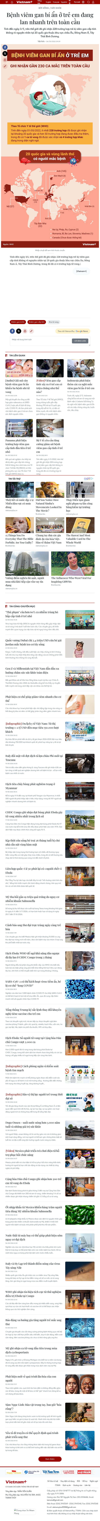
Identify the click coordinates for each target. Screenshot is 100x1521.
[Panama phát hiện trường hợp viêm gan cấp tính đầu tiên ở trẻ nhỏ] (19, 428)
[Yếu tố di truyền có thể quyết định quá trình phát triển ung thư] (80, 1440)
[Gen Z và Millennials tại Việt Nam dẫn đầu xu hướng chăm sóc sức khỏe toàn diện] (80, 676)
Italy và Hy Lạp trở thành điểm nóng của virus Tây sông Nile (32, 1265)
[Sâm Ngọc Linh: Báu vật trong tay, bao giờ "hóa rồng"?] (80, 1412)
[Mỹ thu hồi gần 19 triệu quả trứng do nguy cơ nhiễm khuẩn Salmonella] (80, 904)
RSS (78, 1481)
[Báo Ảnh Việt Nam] (67, 1472)
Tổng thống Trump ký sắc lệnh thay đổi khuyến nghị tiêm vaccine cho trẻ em (33, 1011)
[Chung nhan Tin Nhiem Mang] (25, 1512)
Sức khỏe (56, 8)
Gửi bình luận (80, 341)
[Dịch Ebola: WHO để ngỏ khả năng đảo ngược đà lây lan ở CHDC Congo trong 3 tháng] (80, 961)
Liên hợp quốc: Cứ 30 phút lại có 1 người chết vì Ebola (33, 870)
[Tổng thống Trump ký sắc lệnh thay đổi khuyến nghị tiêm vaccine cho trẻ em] (80, 1017)
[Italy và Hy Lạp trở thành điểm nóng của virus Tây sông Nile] (80, 1271)
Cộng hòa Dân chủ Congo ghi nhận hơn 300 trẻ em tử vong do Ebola (33, 1181)
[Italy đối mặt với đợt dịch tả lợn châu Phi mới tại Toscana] (80, 763)
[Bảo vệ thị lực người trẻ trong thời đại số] (80, 1102)
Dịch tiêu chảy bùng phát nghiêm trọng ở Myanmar (30, 786)
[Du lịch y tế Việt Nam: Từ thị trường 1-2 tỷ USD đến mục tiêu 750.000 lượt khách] (80, 731)
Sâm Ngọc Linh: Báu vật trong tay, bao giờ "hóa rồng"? (33, 1406)
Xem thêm (50, 1459)
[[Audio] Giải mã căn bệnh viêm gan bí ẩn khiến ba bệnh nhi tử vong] (19, 368)
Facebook (5, 47)
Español (64, 2)
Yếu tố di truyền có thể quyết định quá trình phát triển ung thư (31, 1435)
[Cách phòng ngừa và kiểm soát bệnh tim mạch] (80, 1074)
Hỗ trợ (84, 1481)
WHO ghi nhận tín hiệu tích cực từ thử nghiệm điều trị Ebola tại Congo (33, 1294)
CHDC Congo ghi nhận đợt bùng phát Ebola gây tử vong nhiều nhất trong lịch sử (33, 814)
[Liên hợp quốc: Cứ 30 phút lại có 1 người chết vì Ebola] (80, 876)
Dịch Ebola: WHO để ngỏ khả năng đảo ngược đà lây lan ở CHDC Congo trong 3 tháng (32, 955)
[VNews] (78, 1472)
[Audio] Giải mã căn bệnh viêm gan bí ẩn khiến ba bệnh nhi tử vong (17, 386)
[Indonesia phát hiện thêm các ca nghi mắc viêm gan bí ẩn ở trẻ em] (81, 368)
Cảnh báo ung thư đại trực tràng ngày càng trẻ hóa (33, 927)
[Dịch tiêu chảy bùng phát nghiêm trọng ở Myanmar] (80, 791)
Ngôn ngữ (94, 1481)
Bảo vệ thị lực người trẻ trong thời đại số (34, 1096)
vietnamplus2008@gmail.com (64, 1507)
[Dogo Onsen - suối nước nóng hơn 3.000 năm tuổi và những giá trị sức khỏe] (80, 1130)
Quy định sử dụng (67, 1481)
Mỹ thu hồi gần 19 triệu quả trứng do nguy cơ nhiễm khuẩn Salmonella (32, 899)
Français (56, 2)
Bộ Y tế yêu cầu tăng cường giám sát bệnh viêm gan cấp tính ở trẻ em (49, 445)
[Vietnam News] (33, 1472)
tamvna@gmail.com (55, 1500)
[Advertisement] (50, 294)
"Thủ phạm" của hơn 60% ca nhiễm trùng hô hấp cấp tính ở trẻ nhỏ (31, 614)
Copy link (5, 66)
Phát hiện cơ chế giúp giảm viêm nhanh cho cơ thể (33, 698)
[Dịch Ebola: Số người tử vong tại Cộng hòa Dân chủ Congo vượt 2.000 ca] (80, 1045)
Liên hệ (87, 1485)
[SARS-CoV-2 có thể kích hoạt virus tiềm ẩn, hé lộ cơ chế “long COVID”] (80, 989)
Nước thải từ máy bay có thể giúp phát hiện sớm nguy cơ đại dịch (33, 1237)
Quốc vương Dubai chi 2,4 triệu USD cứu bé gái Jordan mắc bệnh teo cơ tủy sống (33, 642)
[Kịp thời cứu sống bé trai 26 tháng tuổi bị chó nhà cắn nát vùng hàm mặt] (80, 848)
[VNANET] (89, 1472)
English (48, 2)
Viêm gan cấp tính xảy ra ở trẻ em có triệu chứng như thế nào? (49, 386)
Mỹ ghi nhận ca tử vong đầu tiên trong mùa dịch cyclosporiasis (31, 1350)
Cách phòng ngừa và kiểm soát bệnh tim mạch (32, 1068)
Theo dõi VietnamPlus (66, 331)
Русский (77, 2)
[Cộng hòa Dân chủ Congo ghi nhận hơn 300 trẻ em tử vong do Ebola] (80, 1186)
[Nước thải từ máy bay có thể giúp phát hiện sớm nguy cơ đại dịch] (80, 1243)
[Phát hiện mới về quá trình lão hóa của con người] (80, 1384)
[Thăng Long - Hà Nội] (83, 2)
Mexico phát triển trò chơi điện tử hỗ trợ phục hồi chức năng (32, 1153)
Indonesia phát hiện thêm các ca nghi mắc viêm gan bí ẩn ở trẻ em (80, 384)
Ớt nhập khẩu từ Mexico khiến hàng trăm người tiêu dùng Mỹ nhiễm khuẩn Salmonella (33, 1209)
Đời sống (44, 8)
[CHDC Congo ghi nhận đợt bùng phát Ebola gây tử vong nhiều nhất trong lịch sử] (80, 820)
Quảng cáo (77, 1485)
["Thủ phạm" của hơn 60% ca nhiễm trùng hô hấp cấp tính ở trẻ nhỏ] (80, 620)
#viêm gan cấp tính (36, 322)
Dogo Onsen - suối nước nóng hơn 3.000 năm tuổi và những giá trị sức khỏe (32, 1124)
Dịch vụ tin (67, 1485)
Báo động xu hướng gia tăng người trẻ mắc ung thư (33, 1322)
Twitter (5, 53)
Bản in (5, 60)
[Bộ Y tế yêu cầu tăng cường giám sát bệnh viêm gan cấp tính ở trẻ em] (50, 428)
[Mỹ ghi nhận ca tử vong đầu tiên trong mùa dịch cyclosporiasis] (80, 1356)
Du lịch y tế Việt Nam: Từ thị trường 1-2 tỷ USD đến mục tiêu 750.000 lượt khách (32, 727)
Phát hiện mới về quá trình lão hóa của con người (30, 1378)
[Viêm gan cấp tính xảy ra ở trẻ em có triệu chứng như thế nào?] (50, 368)
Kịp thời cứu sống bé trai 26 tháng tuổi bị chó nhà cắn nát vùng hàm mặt (32, 842)
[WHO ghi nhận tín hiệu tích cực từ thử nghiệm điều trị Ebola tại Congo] (80, 1299)
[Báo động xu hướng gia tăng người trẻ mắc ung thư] (80, 1328)
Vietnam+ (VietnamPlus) (25, 2)
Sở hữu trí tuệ (52, 1481)
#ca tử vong (54, 322)
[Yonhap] (14, 1472)
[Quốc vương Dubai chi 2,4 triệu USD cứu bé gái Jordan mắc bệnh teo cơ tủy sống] (80, 648)
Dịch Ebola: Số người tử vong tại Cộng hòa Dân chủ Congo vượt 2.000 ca (33, 1040)
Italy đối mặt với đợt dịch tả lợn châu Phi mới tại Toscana (34, 758)
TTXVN (57, 1485)
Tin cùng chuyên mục (22, 606)
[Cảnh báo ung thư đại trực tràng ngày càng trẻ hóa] (80, 933)
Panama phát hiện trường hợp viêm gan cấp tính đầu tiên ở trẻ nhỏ (18, 445)
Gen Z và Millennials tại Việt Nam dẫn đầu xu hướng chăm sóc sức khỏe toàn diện (32, 670)
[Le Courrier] (51, 1472)
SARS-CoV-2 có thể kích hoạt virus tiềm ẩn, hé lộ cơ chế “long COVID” (33, 983)
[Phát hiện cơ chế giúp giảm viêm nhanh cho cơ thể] (80, 704)
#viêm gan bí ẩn (17, 322)
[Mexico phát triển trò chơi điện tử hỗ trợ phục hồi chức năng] (80, 1158)
